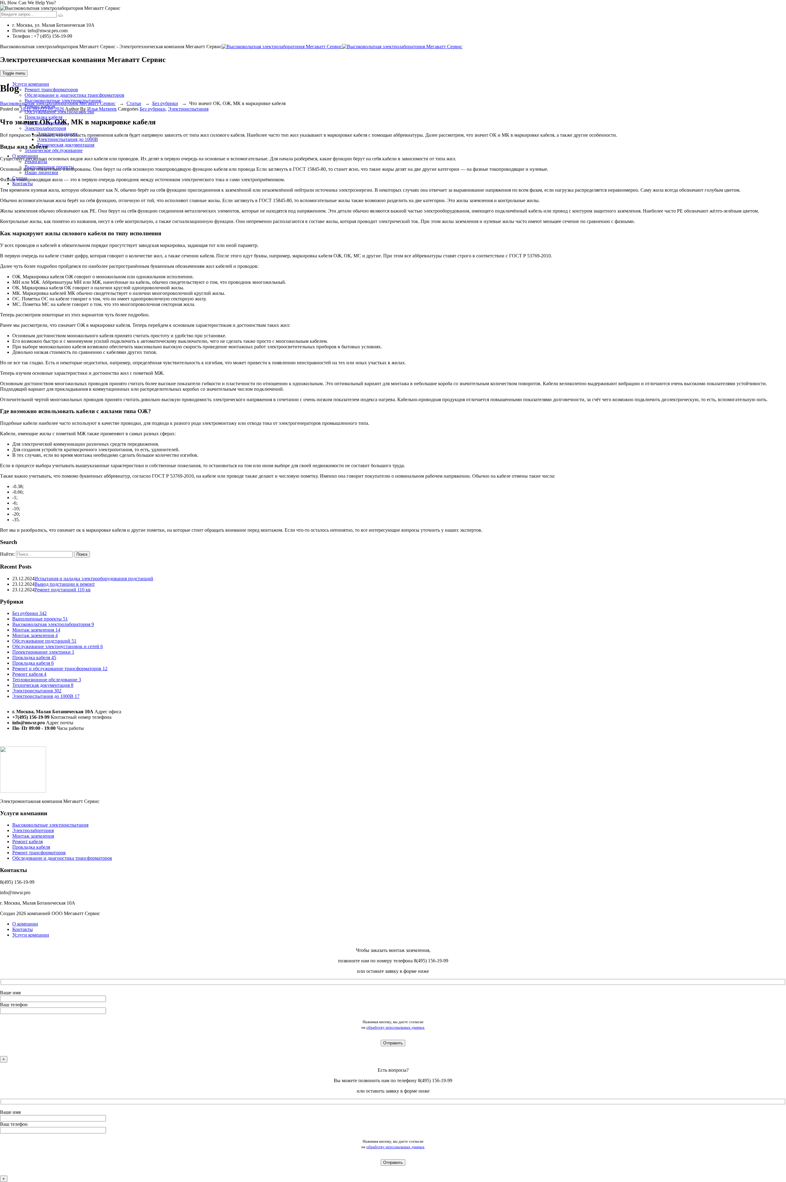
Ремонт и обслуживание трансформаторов (59, 668)
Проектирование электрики (43, 652)
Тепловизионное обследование (46, 679)
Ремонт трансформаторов (51, 89)
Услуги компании (30, 84)
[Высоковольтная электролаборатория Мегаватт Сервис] (342, 46)
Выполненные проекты (40, 618)
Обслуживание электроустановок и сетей (57, 646)
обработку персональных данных (395, 1027)
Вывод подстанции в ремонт (64, 584)
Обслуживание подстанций (44, 641)
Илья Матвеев (102, 109)
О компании (25, 923)
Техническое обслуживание (54, 150)
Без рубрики (152, 109)
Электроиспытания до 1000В (67, 139)
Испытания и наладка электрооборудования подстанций (93, 578)
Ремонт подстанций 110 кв (62, 589)
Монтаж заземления (36, 629)
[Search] (60, 16)
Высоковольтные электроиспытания (50, 825)
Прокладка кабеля (43, 117)
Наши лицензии (41, 172)
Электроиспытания (188, 109)
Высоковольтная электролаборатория (53, 624)
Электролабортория (45, 128)
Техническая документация (65, 144)
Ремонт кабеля (29, 674)
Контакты (22, 183)
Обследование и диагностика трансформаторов (74, 95)
